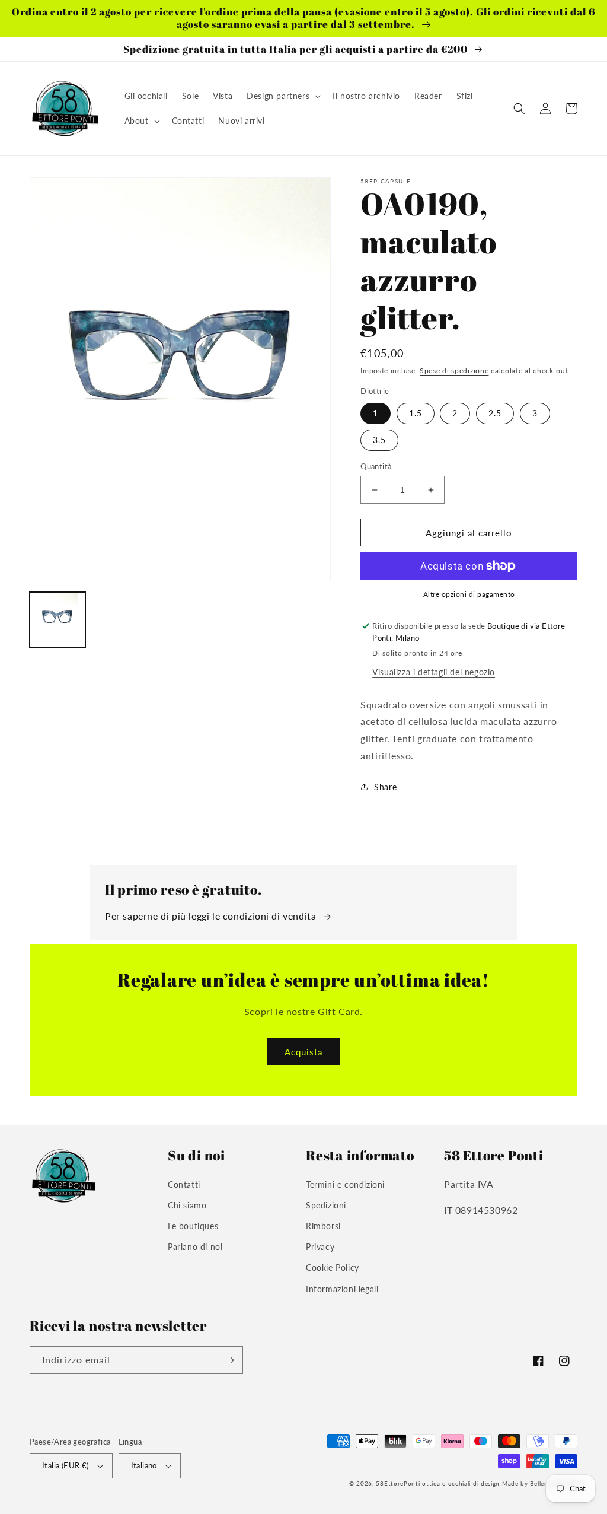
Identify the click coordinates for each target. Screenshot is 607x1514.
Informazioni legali (342, 1289)
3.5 (379, 440)
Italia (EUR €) (65, 1465)
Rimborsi (323, 1226)
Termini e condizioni (345, 1184)
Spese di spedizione (454, 370)
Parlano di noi (195, 1247)
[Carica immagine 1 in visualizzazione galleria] (57, 620)
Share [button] (385, 787)
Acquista (303, 1052)
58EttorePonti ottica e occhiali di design (438, 1483)
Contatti (184, 1184)
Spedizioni (326, 1205)
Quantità (375, 466)
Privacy (320, 1247)
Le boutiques (193, 1226)
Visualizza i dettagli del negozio (433, 672)
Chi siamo (187, 1205)
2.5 (494, 413)
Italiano (144, 1465)
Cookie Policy (332, 1267)
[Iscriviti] (229, 1360)
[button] (282, 96)
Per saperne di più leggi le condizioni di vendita (210, 915)
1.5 (415, 413)
